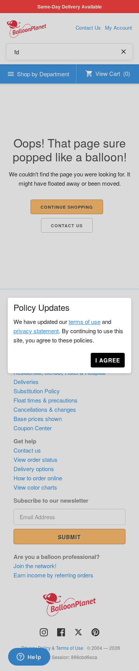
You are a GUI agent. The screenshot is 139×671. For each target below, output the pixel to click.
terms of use (84, 321)
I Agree (107, 360)
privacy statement (36, 331)
